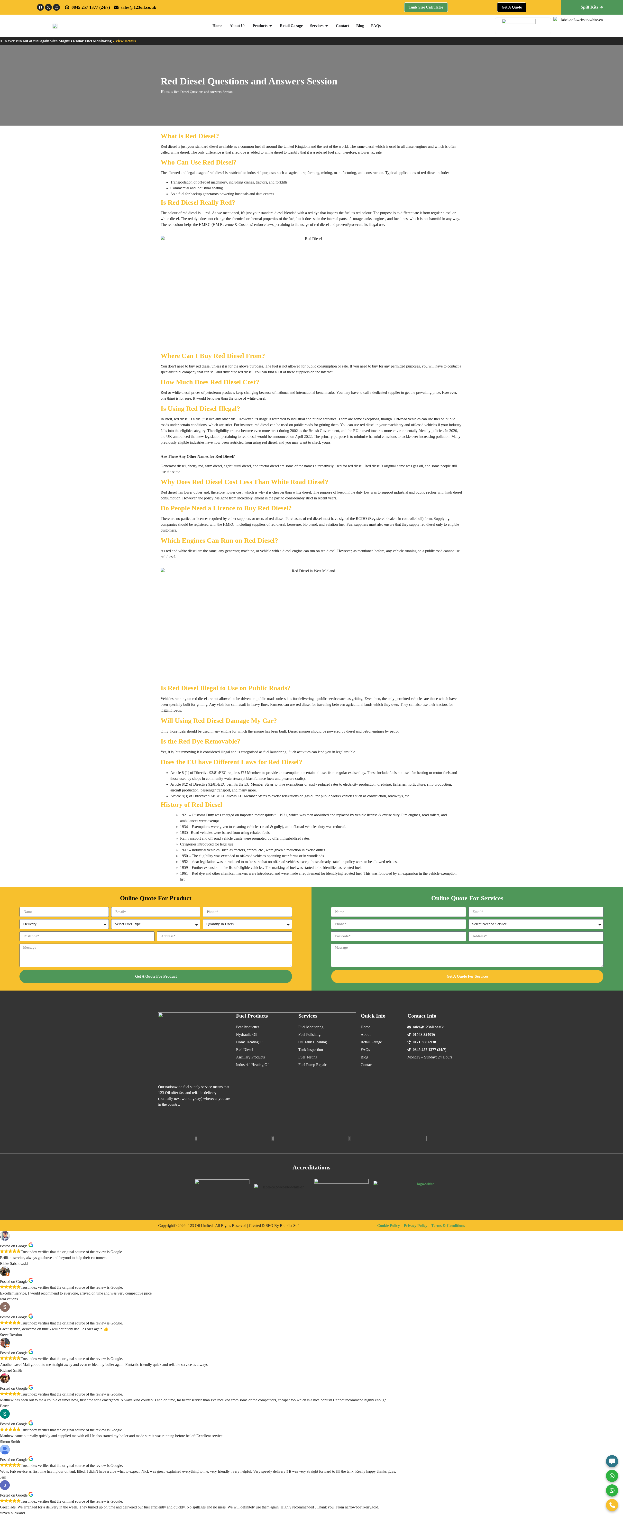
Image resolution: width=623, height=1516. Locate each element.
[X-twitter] (48, 7)
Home (165, 92)
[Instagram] (56, 7)
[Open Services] (327, 26)
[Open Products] (271, 26)
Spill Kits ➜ (592, 7)
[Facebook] (40, 7)
